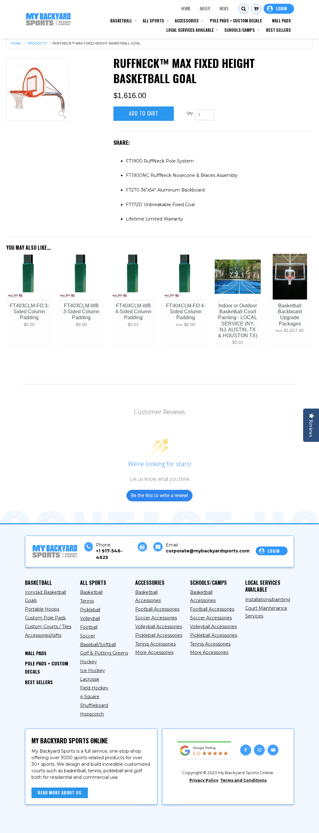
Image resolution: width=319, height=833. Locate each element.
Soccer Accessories (156, 618)
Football (89, 627)
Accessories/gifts (43, 635)
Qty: (190, 113)
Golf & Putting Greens (104, 653)
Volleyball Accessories (158, 626)
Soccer (87, 636)
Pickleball (90, 610)
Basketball (91, 592)
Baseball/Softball (98, 644)
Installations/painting (267, 599)
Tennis (87, 601)
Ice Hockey (92, 670)
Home (185, 8)
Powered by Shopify (145, 823)
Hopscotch (92, 714)
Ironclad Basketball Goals (45, 596)
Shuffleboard (94, 705)
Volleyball (90, 618)
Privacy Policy (203, 780)
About (205, 8)
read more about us (60, 792)
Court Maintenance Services (266, 612)
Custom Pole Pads (45, 618)
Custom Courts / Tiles (48, 626)
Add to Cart (143, 113)
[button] (244, 9)
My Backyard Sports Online (83, 823)
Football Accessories (157, 609)
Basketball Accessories (148, 596)
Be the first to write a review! (159, 495)
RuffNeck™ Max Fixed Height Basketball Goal (96, 43)
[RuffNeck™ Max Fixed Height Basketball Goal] (37, 89)
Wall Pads (35, 653)
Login (279, 9)
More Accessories (154, 652)
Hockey (88, 662)
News (224, 8)
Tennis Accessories (155, 644)
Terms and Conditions (243, 780)
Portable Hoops (42, 609)
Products (37, 43)
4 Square (89, 696)
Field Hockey (94, 688)
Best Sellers (39, 682)
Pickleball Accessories (158, 635)
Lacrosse (89, 679)
